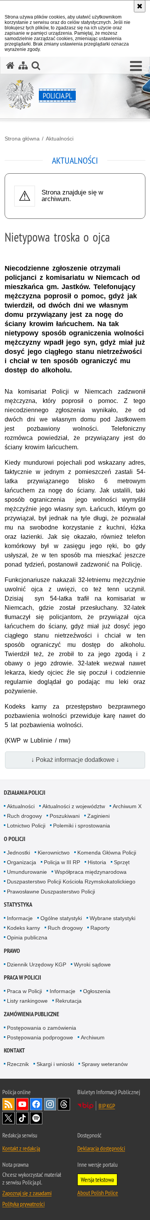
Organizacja (21, 862)
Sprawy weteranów (105, 1064)
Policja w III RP (62, 862)
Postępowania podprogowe (40, 1037)
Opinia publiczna (27, 937)
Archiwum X (127, 806)
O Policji (14, 839)
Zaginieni (98, 816)
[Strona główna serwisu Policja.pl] (10, 65)
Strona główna (22, 138)
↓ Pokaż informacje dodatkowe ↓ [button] (75, 759)
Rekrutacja (68, 1001)
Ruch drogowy (24, 816)
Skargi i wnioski (55, 1064)
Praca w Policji (22, 977)
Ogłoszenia (96, 991)
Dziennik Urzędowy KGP (36, 964)
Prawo (12, 951)
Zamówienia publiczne (31, 1014)
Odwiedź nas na (22, 1104)
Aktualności (59, 138)
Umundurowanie (27, 872)
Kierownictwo (54, 852)
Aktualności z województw (73, 806)
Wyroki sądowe (92, 964)
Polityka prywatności (23, 1204)
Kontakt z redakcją (21, 1148)
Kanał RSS (8, 1104)
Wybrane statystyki (112, 918)
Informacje (20, 918)
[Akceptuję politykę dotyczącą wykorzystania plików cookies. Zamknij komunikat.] (139, 6)
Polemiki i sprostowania (81, 825)
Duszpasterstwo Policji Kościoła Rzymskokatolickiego (71, 881)
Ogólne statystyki (61, 918)
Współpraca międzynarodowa (91, 872)
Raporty (100, 928)
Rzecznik (18, 1064)
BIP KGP (106, 1106)
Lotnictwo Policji (26, 825)
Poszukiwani (65, 816)
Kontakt (14, 1050)
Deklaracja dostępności (101, 1148)
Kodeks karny (23, 928)
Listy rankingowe (27, 1001)
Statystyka (18, 904)
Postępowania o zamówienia (41, 1028)
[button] (136, 66)
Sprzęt (122, 862)
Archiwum (93, 1037)
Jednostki (18, 852)
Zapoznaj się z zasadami (27, 1193)
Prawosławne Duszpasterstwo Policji (51, 891)
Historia (97, 862)
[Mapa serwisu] (23, 65)
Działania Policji (24, 793)
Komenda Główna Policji (106, 852)
